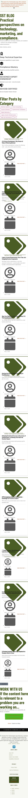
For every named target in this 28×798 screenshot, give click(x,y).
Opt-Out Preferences (14, 770)
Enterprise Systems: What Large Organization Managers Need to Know (13, 652)
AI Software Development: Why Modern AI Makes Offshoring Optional (12, 142)
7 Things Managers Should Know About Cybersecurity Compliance (11, 551)
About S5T (11, 753)
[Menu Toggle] (14, 8)
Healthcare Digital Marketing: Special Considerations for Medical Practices (11, 592)
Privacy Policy (14, 767)
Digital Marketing (5, 112)
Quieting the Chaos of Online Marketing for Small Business (12, 374)
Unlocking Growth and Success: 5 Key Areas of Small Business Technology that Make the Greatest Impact (14, 437)
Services (11, 755)
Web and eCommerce (6, 117)
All (14, 117)
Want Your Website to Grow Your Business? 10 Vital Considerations (13, 317)
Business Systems (5, 106)
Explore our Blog (12, 761)
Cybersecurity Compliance (18, 109)
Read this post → (21, 163)
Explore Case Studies (13, 757)
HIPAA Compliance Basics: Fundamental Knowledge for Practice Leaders (12, 497)
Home (9, 723)
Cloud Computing (16, 106)
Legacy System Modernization (8, 115)
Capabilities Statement (14, 759)
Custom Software (5, 109)
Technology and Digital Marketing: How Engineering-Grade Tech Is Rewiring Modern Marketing (13, 193)
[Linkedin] (14, 747)
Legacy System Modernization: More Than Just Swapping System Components (14, 258)
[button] (4, 684)
